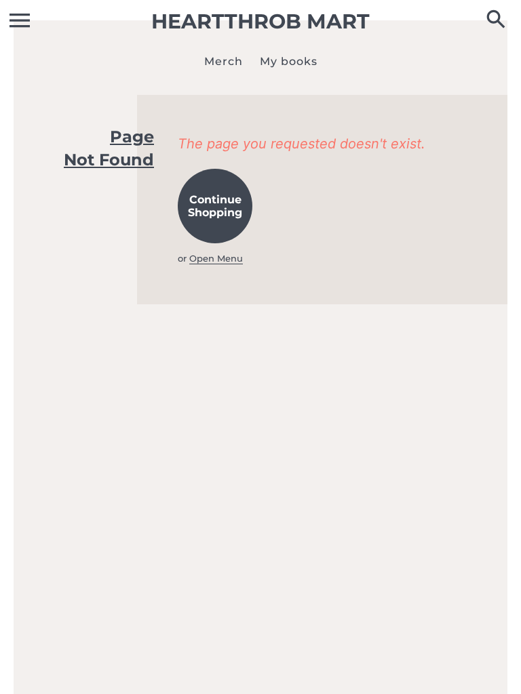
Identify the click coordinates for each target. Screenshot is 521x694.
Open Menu (216, 258)
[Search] (499, 20)
